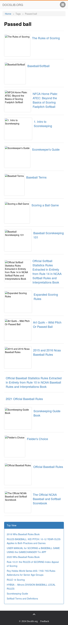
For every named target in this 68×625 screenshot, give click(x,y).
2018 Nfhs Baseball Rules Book (23, 534)
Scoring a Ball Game (45, 205)
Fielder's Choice (37, 439)
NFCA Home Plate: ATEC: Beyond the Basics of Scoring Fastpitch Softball (45, 100)
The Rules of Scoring (46, 38)
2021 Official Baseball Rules (24, 399)
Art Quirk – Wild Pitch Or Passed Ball (47, 324)
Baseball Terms (36, 177)
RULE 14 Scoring (16, 579)
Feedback (44, 621)
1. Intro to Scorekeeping (43, 123)
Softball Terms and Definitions (22, 598)
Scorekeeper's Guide (46, 149)
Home (8, 13)
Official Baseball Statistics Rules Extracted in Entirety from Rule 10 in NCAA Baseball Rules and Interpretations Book (34, 382)
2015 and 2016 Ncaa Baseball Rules (47, 352)
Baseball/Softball (38, 66)
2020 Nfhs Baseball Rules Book (23, 557)
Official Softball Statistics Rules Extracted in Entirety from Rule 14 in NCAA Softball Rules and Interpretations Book (47, 271)
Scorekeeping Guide (17, 593)
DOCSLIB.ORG (12, 4)
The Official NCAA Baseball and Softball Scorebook (47, 498)
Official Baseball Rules (48, 466)
